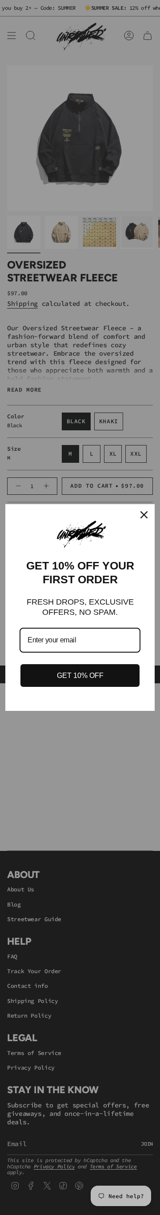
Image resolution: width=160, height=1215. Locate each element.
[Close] (144, 514)
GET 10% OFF (80, 675)
